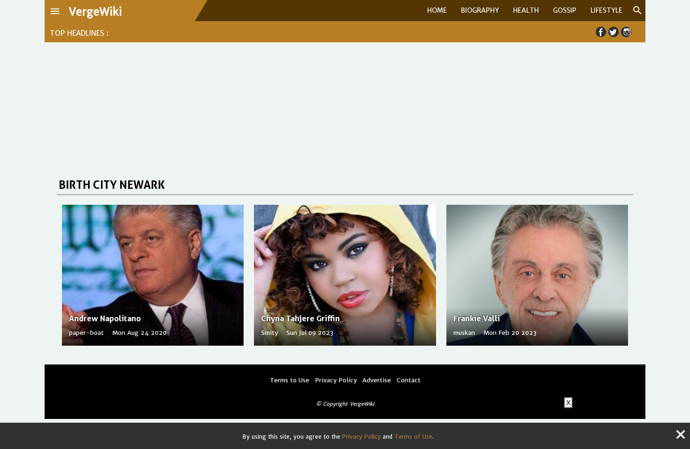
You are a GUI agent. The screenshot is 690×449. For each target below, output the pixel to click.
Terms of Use (413, 436)
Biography (480, 10)
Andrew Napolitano (105, 318)
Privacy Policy (361, 436)
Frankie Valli (476, 318)
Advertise (376, 380)
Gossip (564, 10)
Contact (409, 380)
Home (437, 10)
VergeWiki (95, 11)
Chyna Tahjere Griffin (300, 318)
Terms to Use (289, 380)
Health (526, 10)
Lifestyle (606, 10)
